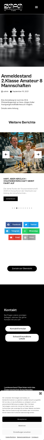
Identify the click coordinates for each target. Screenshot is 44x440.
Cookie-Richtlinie (11, 437)
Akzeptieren (22, 419)
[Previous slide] (6, 154)
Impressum (35, 437)
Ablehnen (22, 426)
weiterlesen (10, 199)
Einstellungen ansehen (22, 432)
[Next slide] (38, 154)
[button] (40, 393)
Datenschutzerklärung (23, 437)
